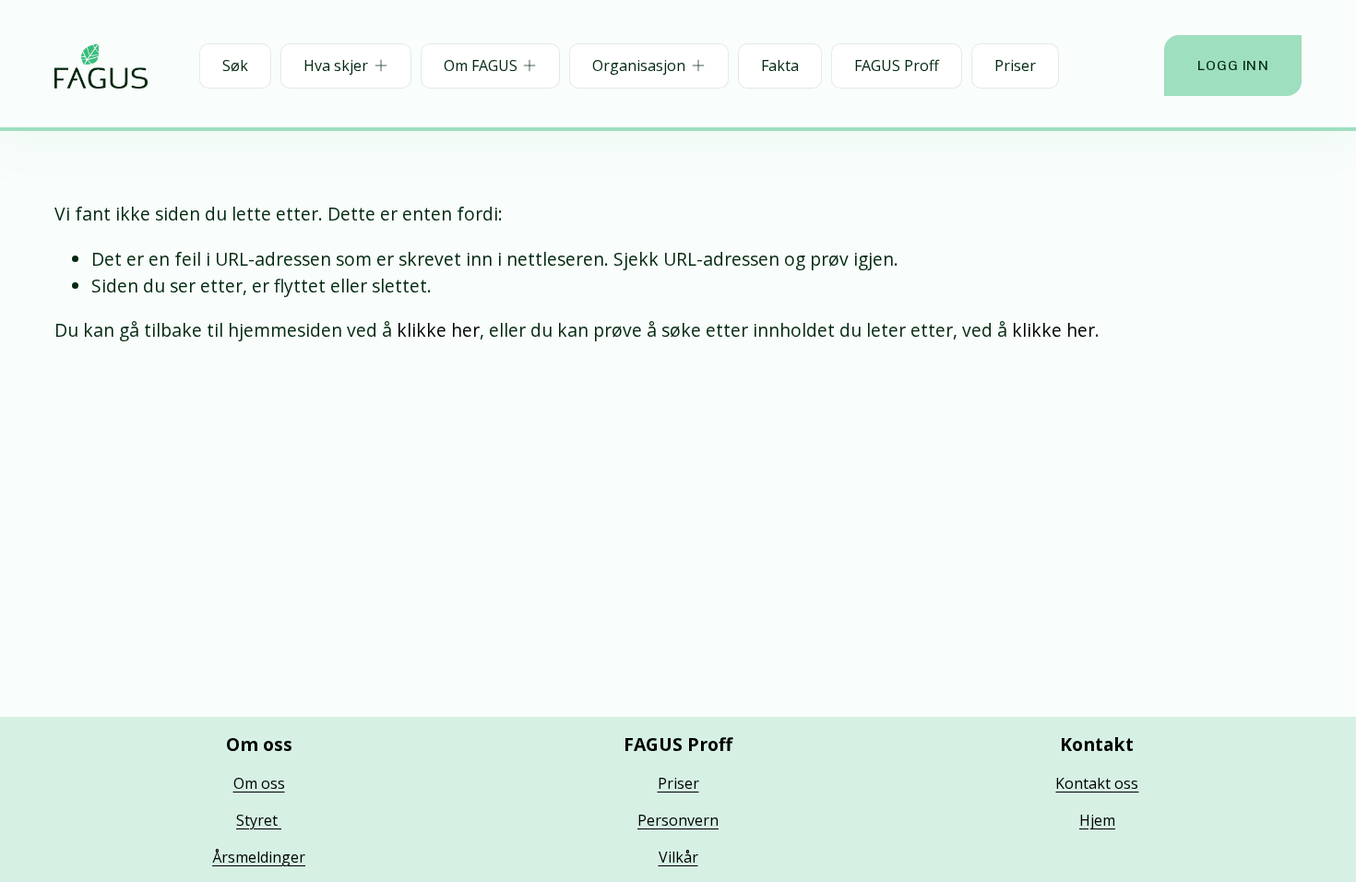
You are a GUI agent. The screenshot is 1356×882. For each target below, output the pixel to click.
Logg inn (1233, 65)
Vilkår (678, 857)
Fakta (780, 65)
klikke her (438, 329)
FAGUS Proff (896, 65)
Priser (1015, 65)
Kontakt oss (1096, 783)
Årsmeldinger (258, 857)
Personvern (678, 820)
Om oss (259, 783)
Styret (258, 820)
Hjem (1097, 820)
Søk (235, 65)
